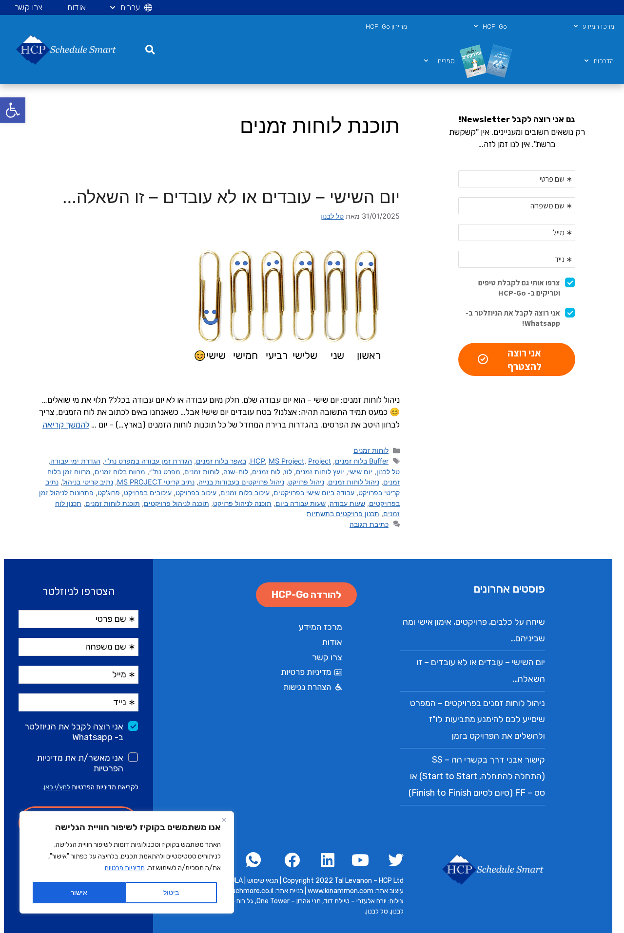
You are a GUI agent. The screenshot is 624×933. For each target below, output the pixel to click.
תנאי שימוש (262, 881)
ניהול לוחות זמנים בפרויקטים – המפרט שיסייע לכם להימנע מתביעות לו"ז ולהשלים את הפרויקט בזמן (477, 719)
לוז (288, 471)
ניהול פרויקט (306, 482)
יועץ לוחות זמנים (320, 471)
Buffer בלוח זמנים (362, 461)
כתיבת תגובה (369, 524)
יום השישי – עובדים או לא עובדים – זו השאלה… (231, 197)
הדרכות (603, 61)
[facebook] (393, 860)
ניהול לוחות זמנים (353, 482)
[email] (254, 860)
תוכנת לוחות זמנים (112, 503)
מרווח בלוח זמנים (120, 471)
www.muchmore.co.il (240, 891)
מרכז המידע (598, 26)
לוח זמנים (266, 471)
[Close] (224, 819)
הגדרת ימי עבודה (75, 461)
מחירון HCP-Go (386, 26)
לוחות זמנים (371, 450)
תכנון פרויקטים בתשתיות (343, 513)
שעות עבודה (347, 503)
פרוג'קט (109, 492)
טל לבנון (388, 471)
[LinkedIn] (323, 860)
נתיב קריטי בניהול (87, 482)
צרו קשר (28, 7)
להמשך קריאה (65, 424)
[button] (12, 110)
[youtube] (358, 860)
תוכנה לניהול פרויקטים (176, 503)
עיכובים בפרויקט (148, 492)
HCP (257, 461)
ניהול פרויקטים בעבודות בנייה (241, 482)
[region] (127, 862)
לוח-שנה (235, 471)
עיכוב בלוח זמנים (245, 492)
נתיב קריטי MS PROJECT (156, 482)
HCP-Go (495, 26)
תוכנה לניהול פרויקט (242, 503)
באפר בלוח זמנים (221, 461)
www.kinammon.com (341, 891)
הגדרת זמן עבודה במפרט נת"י (148, 461)
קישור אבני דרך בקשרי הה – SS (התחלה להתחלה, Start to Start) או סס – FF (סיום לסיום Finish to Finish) (477, 776)
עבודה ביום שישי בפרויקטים (313, 492)
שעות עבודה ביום (300, 503)
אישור (79, 892)
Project (319, 461)
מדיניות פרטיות (124, 868)
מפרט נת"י (164, 471)
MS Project (286, 461)
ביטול (171, 892)
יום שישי (360, 471)
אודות (76, 7)
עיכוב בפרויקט (196, 492)
